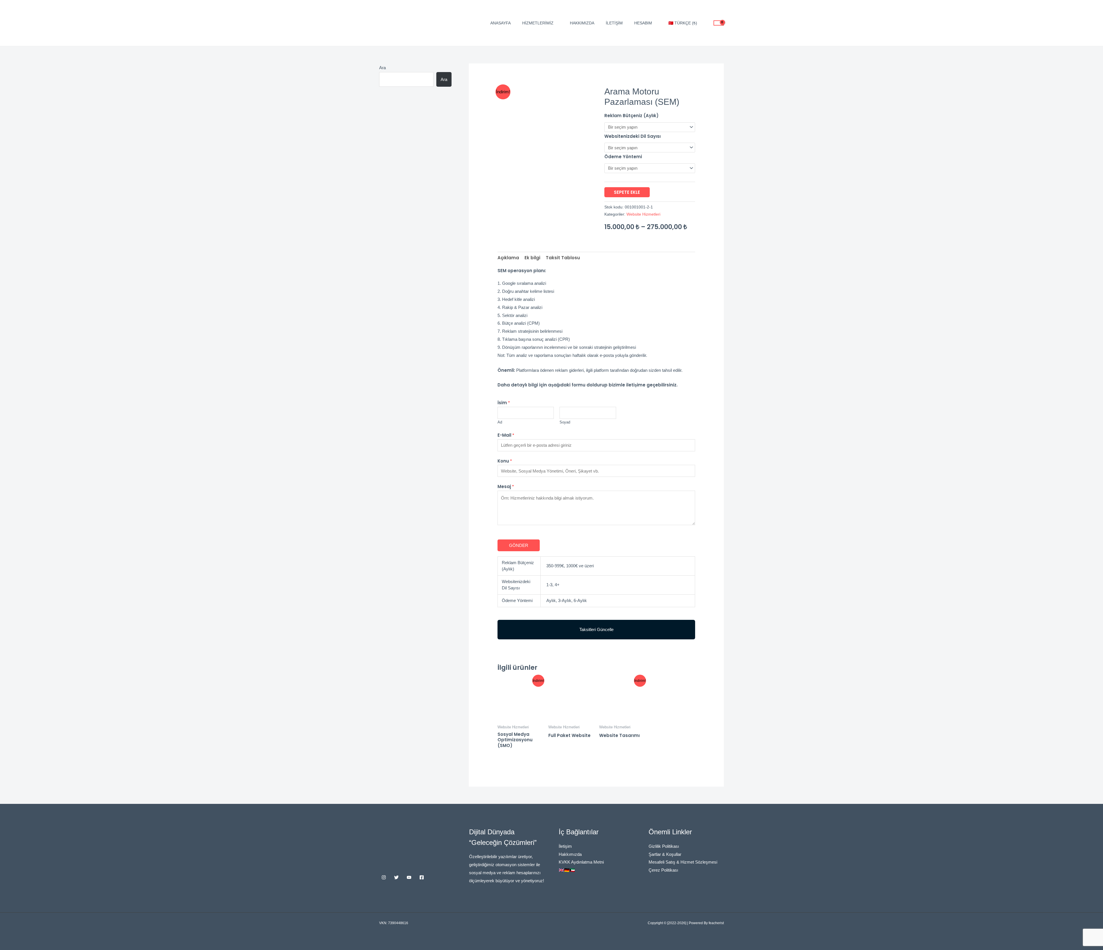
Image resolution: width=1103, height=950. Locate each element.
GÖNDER (518, 545)
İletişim (614, 23)
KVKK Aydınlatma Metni (581, 862)
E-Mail (505, 435)
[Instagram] (383, 877)
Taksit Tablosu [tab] (563, 258)
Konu (504, 461)
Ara (382, 67)
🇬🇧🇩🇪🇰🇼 (567, 870)
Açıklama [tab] (508, 258)
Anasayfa (500, 23)
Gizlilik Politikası (664, 846)
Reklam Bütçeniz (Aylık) (631, 116)
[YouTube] (409, 877)
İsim (503, 403)
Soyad (565, 422)
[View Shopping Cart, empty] (719, 23)
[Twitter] (396, 877)
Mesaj (505, 486)
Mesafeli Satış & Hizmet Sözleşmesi (683, 862)
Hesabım (643, 23)
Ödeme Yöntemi (623, 157)
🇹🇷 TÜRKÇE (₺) (682, 23)
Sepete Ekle (627, 192)
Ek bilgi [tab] (532, 258)
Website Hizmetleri (643, 214)
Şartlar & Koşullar (665, 854)
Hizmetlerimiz (538, 23)
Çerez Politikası (663, 870)
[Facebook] (421, 877)
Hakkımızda (582, 23)
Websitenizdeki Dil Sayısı (632, 136)
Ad (499, 422)
